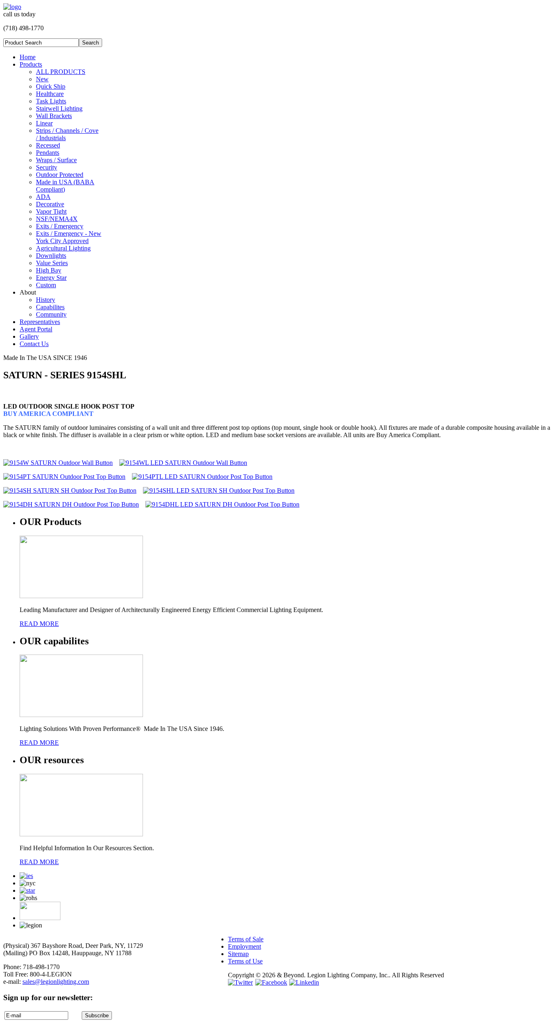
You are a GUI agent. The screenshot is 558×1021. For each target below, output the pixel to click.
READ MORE (39, 623)
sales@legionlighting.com (55, 981)
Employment (244, 946)
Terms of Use (245, 961)
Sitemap (238, 953)
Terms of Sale (245, 939)
